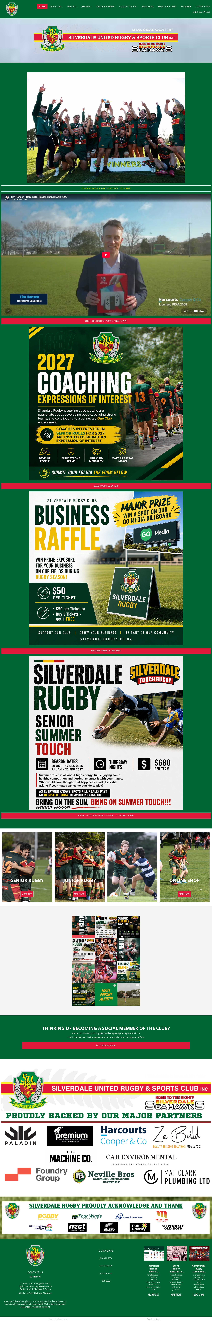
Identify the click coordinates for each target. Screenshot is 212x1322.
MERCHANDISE (106, 1273)
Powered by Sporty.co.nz (58, 1319)
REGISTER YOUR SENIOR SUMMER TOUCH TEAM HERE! (106, 815)
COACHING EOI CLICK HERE (106, 485)
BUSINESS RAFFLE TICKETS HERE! (106, 650)
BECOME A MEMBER (106, 1045)
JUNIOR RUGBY (106, 1258)
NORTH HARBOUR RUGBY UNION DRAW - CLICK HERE (106, 188)
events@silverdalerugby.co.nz (51, 1304)
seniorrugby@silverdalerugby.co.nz (21, 1304)
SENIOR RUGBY (106, 1265)
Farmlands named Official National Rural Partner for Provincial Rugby (153, 1268)
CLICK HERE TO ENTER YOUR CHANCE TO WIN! (106, 321)
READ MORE (153, 1294)
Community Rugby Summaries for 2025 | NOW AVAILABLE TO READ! (198, 1268)
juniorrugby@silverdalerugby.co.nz (50, 1301)
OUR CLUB (106, 1281)
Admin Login (155, 1319)
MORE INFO (27, 894)
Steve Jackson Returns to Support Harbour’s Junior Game (176, 1268)
